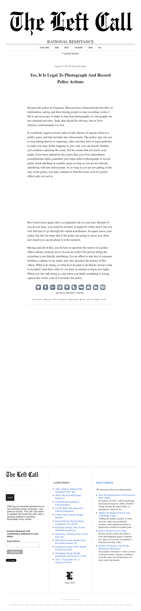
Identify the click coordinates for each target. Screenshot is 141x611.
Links (116, 605)
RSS (99, 47)
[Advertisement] (77, 95)
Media (91, 47)
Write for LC (79, 605)
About (66, 47)
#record (90, 299)
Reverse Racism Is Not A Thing (112, 530)
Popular (97, 605)
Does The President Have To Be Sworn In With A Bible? (116, 496)
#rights (97, 299)
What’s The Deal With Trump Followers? (68, 497)
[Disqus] (70, 351)
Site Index (128, 605)
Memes (56, 605)
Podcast (63, 605)
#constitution (37, 299)
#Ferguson (48, 299)
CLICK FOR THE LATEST (71, 53)
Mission (34, 605)
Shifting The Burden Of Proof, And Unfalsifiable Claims (114, 514)
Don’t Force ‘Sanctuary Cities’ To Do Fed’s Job (71, 535)
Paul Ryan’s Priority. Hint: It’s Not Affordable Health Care (70, 529)
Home (57, 47)
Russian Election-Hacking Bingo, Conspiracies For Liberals (69, 522)
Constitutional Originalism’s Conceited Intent (67, 503)
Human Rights (65, 292)
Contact (70, 605)
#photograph (74, 299)
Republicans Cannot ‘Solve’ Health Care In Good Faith (70, 548)
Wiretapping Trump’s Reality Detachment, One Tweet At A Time (70, 554)
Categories (79, 47)
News (80, 292)
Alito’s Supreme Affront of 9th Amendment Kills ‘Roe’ (68, 490)
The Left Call (75, 599)
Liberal (41, 605)
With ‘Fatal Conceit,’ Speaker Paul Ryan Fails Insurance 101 (70, 541)
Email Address (13, 541)
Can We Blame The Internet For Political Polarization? (69, 509)
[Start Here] (44, 47)
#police (83, 299)
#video (103, 299)
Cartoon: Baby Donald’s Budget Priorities (69, 516)
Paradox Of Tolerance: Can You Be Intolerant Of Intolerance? (113, 547)
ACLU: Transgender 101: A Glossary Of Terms (67, 561)
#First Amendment (60, 299)
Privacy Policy (107, 605)
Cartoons (48, 605)
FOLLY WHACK (104, 482)
